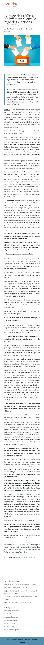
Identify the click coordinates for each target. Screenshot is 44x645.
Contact (27, 640)
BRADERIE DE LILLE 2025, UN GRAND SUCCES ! (20, 585)
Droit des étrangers (11, 617)
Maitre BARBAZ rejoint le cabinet (15, 588)
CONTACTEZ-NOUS (28, 557)
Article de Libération (29, 490)
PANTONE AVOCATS (19, 545)
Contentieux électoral (11, 611)
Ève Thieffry (11, 29)
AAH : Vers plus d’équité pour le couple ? (18, 602)
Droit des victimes (10, 620)
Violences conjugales (11, 630)
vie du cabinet (9, 626)
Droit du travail (9, 623)
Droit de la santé (10, 614)
